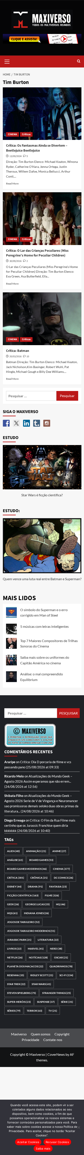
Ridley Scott (41, 975)
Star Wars (41, 984)
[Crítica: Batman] (42, 318)
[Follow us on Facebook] (6, 423)
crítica (15, 877)
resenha (15, 975)
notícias (38, 957)
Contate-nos (52, 1040)
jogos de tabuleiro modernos (31, 930)
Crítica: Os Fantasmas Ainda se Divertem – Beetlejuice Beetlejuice (36, 148)
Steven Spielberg (21, 993)
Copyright (62, 1034)
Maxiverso (19, 1034)
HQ (60, 904)
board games (41, 860)
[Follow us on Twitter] (16, 423)
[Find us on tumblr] (36, 423)
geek (13, 904)
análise (15, 860)
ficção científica (23, 895)
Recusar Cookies (57, 1142)
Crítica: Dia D (29, 762)
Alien (13, 851)
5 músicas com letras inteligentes (44, 626)
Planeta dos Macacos (25, 966)
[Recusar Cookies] (78, 1127)
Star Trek (16, 984)
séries (13, 1010)
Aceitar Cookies (28, 1142)
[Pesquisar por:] (31, 396)
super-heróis (19, 1001)
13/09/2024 (15, 156)
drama (35, 886)
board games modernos (27, 868)
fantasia (58, 886)
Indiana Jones (36, 913)
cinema (61, 868)
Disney (14, 886)
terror (34, 1010)
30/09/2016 (15, 261)
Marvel (36, 948)
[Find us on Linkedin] (26, 423)
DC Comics (63, 877)
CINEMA (12, 134)
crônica (39, 877)
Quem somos (40, 1034)
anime (59, 851)
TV (52, 1010)
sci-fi (66, 975)
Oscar (61, 957)
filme (52, 895)
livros (14, 948)
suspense (46, 1001)
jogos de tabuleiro (23, 922)
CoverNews (56, 1054)
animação (36, 851)
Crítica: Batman (17, 350)
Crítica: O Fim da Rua (45, 820)
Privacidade (30, 1040)
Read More (12, 183)
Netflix (15, 957)
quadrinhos (61, 966)
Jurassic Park (19, 939)
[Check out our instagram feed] (46, 423)
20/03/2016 (15, 356)
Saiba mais (43, 1148)
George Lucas (37, 904)
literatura (48, 939)
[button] (7, 61)
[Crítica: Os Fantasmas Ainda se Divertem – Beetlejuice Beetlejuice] (42, 113)
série (67, 1001)
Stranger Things (56, 993)
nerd (56, 948)
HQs (12, 913)
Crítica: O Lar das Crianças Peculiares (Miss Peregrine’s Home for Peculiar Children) (37, 253)
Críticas (26, 134)
